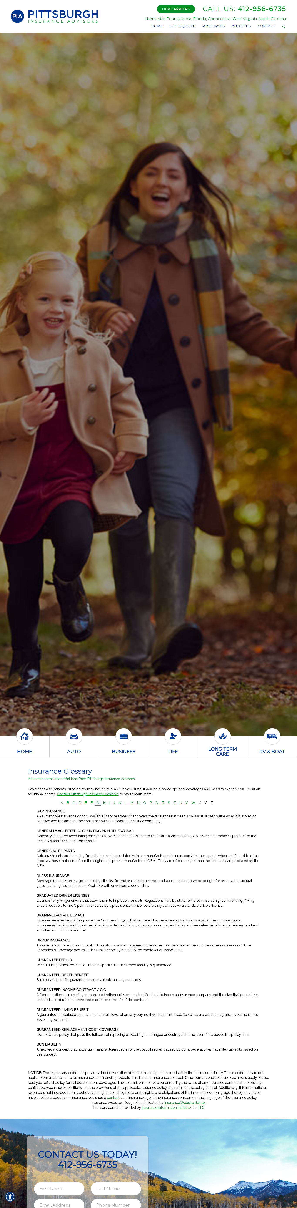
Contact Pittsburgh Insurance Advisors (88, 794)
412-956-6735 (244, 9)
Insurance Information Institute (166, 1107)
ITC (201, 1107)
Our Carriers (176, 9)
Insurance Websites (107, 1102)
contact (113, 1097)
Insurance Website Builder (185, 1102)
